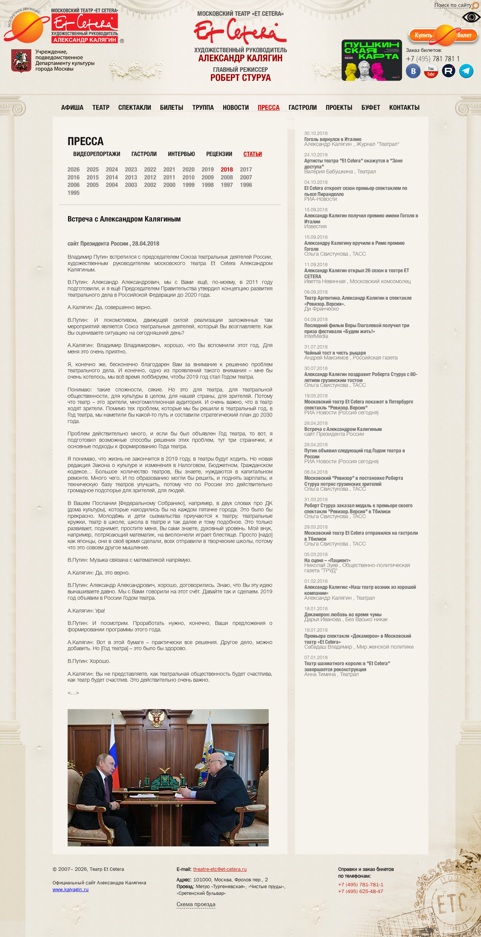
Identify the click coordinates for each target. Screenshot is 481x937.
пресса (269, 107)
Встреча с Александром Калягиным (343, 429)
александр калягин (240, 58)
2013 (131, 177)
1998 (208, 184)
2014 (112, 177)
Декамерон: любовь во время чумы (346, 614)
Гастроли (144, 154)
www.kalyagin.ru (71, 889)
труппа (203, 107)
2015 (93, 177)
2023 (131, 169)
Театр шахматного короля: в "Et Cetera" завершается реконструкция (347, 666)
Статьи (253, 154)
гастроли (303, 107)
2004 (112, 184)
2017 (246, 169)
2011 (169, 177)
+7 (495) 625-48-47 (360, 891)
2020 (189, 169)
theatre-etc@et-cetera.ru (220, 869)
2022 (150, 169)
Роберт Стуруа (240, 77)
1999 (189, 184)
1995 (74, 192)
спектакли (134, 107)
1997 (227, 184)
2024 (112, 169)
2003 (131, 184)
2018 (227, 169)
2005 (93, 184)
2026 (74, 169)
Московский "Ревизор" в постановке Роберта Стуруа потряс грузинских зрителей (353, 481)
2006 (74, 184)
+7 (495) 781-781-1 (360, 884)
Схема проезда (196, 904)
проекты (339, 107)
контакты (404, 107)
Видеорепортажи (96, 154)
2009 (208, 177)
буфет (371, 107)
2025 (93, 169)
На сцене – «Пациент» (357, 563)
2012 (150, 177)
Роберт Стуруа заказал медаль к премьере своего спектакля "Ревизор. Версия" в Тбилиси (358, 508)
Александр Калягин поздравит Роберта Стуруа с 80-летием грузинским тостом (360, 377)
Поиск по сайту (453, 5)
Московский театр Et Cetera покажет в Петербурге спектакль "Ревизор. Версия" (358, 404)
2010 (189, 177)
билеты (171, 107)
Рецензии (219, 154)
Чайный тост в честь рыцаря (351, 353)
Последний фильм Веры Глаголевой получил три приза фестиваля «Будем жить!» (356, 328)
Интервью (181, 154)
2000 (169, 184)
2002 (150, 184)
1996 (246, 184)
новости (236, 107)
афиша (72, 107)
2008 (227, 177)
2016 (74, 177)
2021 (169, 169)
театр (100, 107)
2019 (208, 169)
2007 (246, 177)
